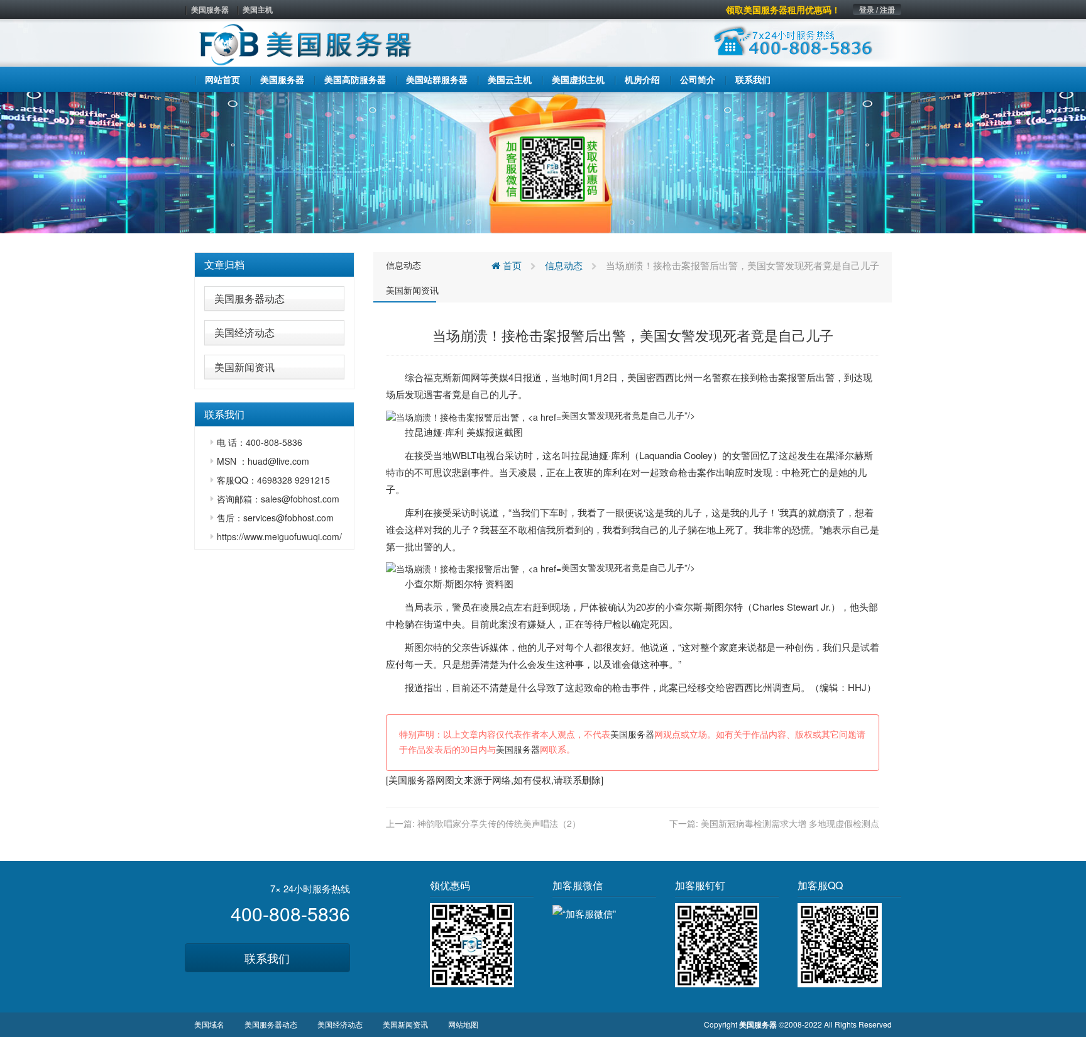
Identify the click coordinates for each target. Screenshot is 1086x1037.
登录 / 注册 (877, 9)
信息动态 (403, 264)
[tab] (274, 265)
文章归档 (224, 264)
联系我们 (267, 958)
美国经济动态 (244, 332)
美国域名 (209, 1024)
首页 (511, 265)
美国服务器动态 (249, 298)
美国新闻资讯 (244, 367)
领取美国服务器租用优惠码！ (783, 9)
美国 (636, 377)
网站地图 (463, 1024)
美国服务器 (210, 9)
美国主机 (258, 9)
